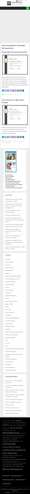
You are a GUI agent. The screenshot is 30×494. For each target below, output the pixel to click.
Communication (21, 425)
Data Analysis (23, 433)
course (12, 428)
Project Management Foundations (9, 461)
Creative (7, 287)
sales (19, 461)
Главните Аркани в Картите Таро (13, 410)
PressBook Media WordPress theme (17, 492)
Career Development (10, 281)
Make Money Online (10, 326)
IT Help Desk (8, 315)
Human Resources (9, 312)
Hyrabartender (6, 475)
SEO (6, 346)
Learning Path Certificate (11, 447)
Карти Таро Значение (10, 370)
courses (19, 428)
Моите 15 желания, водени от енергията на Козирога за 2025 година (13, 231)
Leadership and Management (12, 318)
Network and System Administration (14, 332)
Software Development (8, 94)
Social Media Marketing (21, 462)
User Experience (9, 361)
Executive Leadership (6, 437)
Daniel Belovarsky (17, 2)
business (19, 420)
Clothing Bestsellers (10, 186)
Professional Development (11, 334)
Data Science (8, 292)
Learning (20, 441)
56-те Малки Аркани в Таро (12, 407)
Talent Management (17, 464)
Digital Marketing (9, 435)
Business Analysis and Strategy (10, 141)
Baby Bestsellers (9, 174)
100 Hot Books (8, 178)
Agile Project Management (7, 420)
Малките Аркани (9, 405)
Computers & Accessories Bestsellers (13, 187)
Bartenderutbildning (20, 479)
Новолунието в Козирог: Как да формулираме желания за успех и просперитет (14, 242)
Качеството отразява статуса (12, 215)
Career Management (21, 422)
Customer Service (9, 290)
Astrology (7, 259)
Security (7, 343)
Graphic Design (9, 304)
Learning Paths (17, 94)
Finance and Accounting (11, 301)
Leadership (14, 439)
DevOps (7, 298)
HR (11, 437)
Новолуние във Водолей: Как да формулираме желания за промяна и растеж (14, 219)
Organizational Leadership (8, 457)
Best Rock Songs (9, 267)
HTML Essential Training (17, 437)
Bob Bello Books (9, 270)
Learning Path (9, 444)
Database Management (11, 295)
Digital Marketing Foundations (18, 435)
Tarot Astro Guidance (11, 376)
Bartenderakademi (6, 483)
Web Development (9, 367)
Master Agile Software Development (14, 52)
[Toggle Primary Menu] (27, 8)
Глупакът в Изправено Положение (14, 399)
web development (20, 466)
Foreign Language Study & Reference (14, 184)
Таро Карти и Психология (11, 413)
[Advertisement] (15, 25)
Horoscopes (8, 309)
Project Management (6, 142)
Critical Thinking (5, 430)
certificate (5, 425)
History (7, 306)
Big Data (13, 420)
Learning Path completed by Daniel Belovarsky (14, 451)
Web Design (8, 364)
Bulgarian (7, 273)
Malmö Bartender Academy (8, 479)
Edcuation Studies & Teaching (12, 183)
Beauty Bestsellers (9, 176)
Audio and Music (9, 262)
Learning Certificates (10, 320)
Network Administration (18, 455)
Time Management (6, 466)
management (5, 455)
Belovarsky (8, 265)
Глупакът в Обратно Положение (13, 402)
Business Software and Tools (12, 279)
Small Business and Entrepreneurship (14, 348)
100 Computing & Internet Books (12, 181)
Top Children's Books (10, 179)
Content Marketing (5, 428)
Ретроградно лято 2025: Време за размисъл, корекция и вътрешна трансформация (13, 205)
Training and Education (11, 359)
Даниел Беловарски (12, 469)
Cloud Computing (9, 284)
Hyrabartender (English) (16, 475)
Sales (6, 340)
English (20, 1)
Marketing (7, 329)
